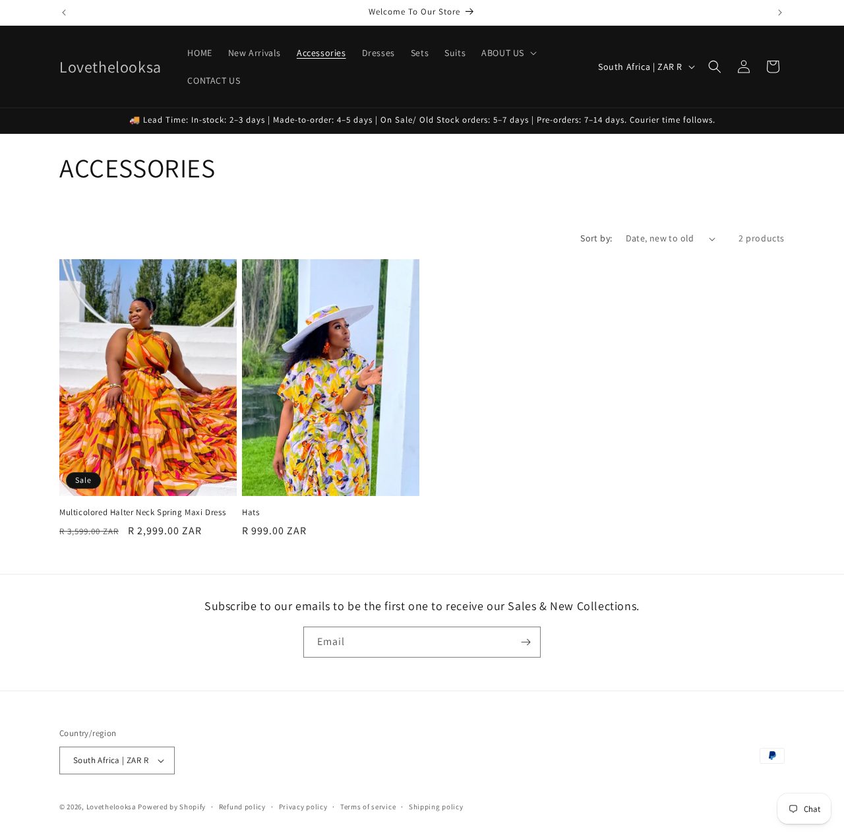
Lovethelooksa (111, 806)
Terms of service (368, 806)
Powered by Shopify (172, 806)
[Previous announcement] (63, 12)
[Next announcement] (780, 12)
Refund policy (242, 806)
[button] (507, 53)
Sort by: (596, 238)
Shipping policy (436, 806)
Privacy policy (303, 806)
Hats (250, 512)
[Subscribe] (525, 642)
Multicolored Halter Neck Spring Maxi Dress (142, 512)
